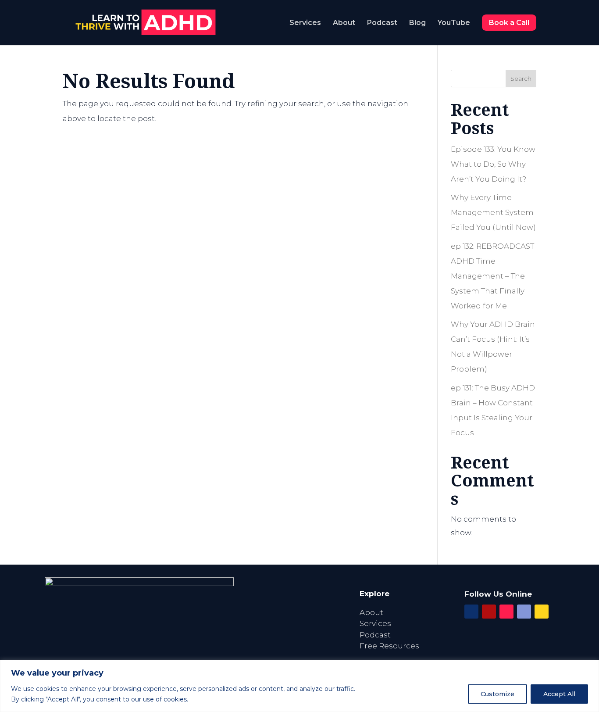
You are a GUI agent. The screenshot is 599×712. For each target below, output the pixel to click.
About (344, 23)
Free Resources (389, 645)
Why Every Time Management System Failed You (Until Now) (493, 212)
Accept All (559, 694)
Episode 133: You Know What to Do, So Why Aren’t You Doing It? (493, 164)
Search (520, 78)
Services (305, 23)
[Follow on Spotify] (542, 612)
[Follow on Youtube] (489, 612)
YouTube (454, 23)
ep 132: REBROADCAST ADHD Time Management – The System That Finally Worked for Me (492, 276)
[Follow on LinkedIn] (524, 612)
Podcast (382, 23)
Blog (417, 23)
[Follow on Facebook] (471, 612)
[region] (299, 686)
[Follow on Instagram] (506, 612)
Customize (497, 694)
